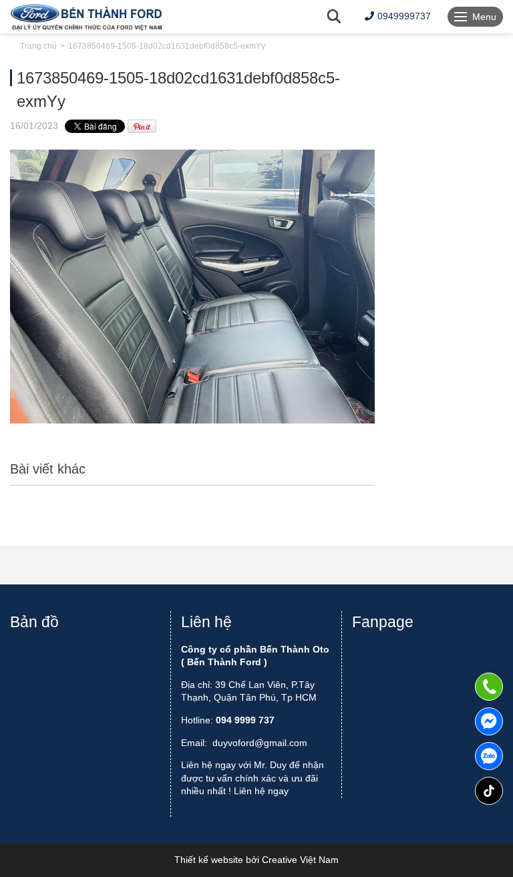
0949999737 (489, 756)
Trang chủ (38, 46)
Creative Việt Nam (300, 859)
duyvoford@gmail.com (259, 742)
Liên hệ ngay (261, 790)
